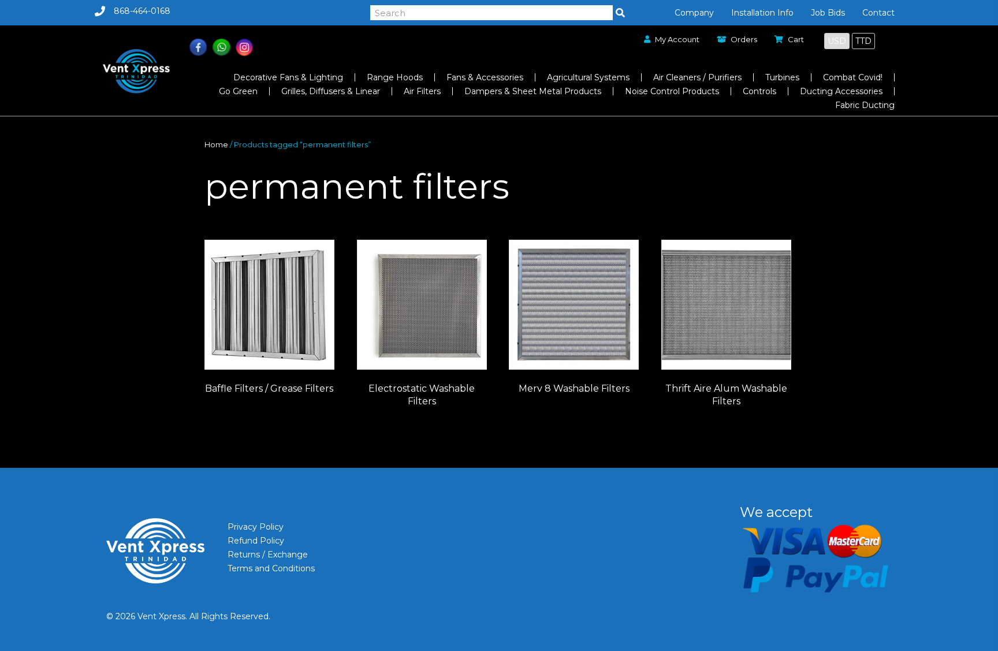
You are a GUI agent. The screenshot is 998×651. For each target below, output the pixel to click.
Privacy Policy (256, 527)
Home (216, 144)
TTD (863, 41)
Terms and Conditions (271, 568)
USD (837, 41)
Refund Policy (256, 540)
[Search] (620, 12)
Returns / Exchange (268, 554)
